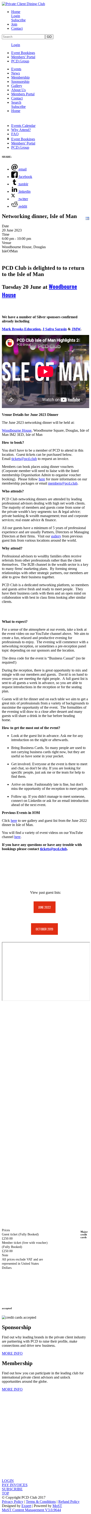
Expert (26, 1506)
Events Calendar (23, 126)
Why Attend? (21, 130)
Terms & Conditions (41, 1502)
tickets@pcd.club (24, 459)
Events (16, 69)
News (15, 73)
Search (16, 102)
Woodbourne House (17, 430)
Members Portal (23, 94)
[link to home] (23, 4)
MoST (57, 1506)
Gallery (16, 86)
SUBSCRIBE (12, 1489)
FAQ (15, 134)
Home (15, 12)
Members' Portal (23, 57)
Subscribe (18, 20)
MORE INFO (12, 1353)
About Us (18, 90)
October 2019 (44, 929)
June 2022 (44, 907)
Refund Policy (69, 1502)
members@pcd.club (62, 483)
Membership (20, 77)
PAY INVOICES (15, 1485)
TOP (5, 1493)
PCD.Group (20, 61)
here (42, 479)
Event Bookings (23, 53)
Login (15, 16)
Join (14, 24)
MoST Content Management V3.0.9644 (31, 1510)
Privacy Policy (12, 1502)
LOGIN (8, 1481)
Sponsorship (20, 82)
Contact (17, 28)
